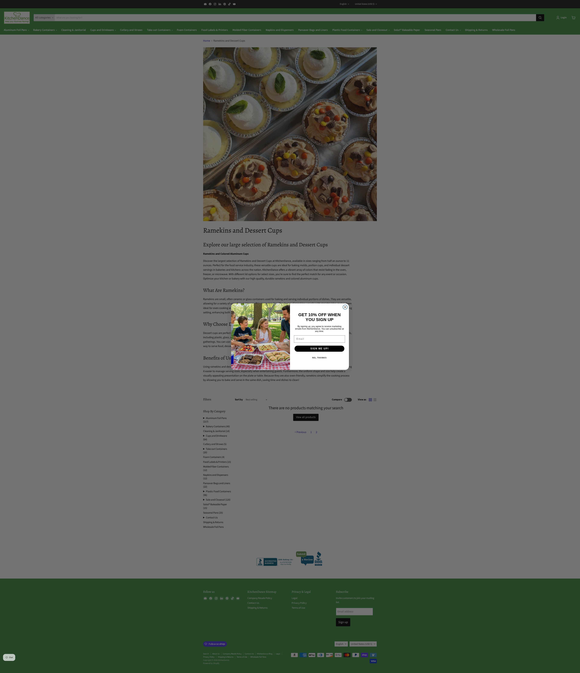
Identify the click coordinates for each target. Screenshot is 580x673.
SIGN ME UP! (319, 348)
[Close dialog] (345, 307)
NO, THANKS (319, 358)
